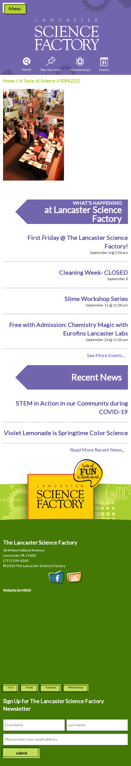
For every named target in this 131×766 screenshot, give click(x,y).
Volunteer (50, 687)
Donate (29, 687)
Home (9, 80)
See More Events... (106, 355)
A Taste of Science (37, 80)
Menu (15, 8)
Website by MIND (17, 590)
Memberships (76, 687)
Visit (10, 687)
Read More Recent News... (97, 450)
